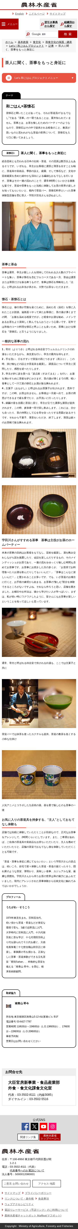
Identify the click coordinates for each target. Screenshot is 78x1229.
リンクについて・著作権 (19, 1198)
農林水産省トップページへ (50, 1137)
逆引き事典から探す (51, 24)
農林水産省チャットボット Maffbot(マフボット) (33, 1215)
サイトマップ (58, 13)
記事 (51, 45)
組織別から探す (69, 24)
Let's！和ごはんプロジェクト (26, 45)
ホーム (9, 42)
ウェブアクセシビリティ (19, 1204)
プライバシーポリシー (38, 1192)
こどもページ (37, 13)
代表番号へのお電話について (27, 1170)
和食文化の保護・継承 (58, 42)
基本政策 (23, 42)
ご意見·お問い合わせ (16, 1183)
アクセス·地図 (46, 1183)
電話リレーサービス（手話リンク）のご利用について (36, 1209)
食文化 (37, 42)
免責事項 (43, 1198)
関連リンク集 (28, 1137)
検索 (68, 34)
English (19, 13)
